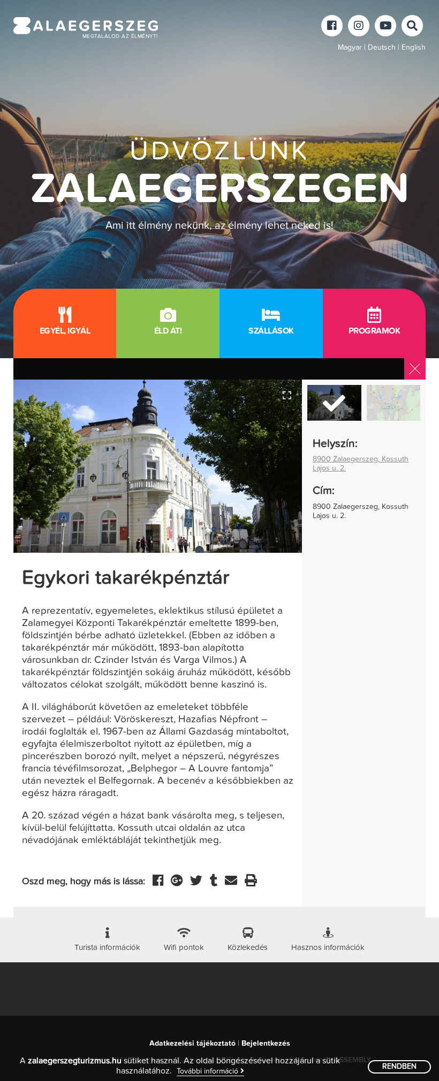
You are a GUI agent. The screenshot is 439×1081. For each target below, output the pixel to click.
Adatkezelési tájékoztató (192, 1043)
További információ (208, 1071)
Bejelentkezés (265, 1043)
